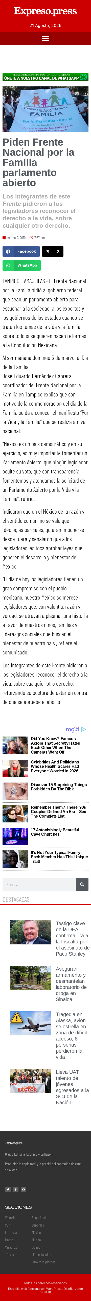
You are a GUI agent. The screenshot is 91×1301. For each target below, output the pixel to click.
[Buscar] (82, 884)
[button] (45, 38)
